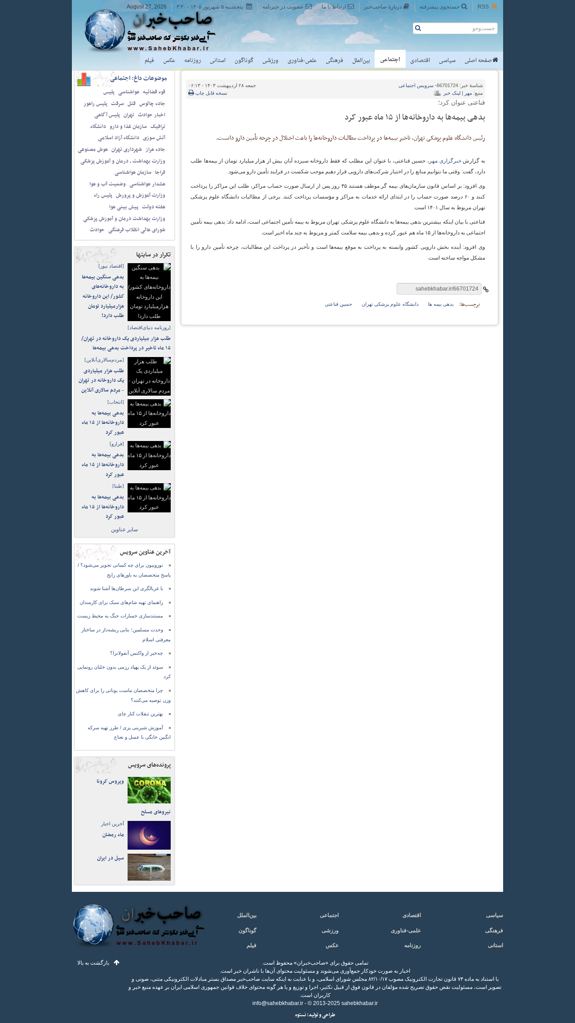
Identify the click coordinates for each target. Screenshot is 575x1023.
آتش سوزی (154, 137)
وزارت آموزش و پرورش (140, 195)
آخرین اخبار (112, 823)
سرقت (117, 103)
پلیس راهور (95, 103)
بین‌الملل (361, 61)
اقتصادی (420, 61)
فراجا (160, 172)
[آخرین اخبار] (138, 931)
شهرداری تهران (126, 149)
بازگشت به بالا (93, 963)
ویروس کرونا (110, 781)
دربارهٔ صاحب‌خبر (383, 7)
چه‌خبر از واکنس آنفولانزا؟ (136, 653)
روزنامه (192, 61)
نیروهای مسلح (156, 811)
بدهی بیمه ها (441, 304)
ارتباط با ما (334, 7)
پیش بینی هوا (123, 207)
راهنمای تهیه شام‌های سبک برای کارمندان (121, 602)
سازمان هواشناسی (133, 172)
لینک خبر (451, 93)
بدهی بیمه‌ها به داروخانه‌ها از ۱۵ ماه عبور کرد (103, 423)
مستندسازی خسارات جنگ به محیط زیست (120, 615)
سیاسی (447, 61)
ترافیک (157, 126)
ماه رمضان (113, 834)
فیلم (149, 61)
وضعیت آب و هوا (107, 184)
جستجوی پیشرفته (440, 7)
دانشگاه (98, 126)
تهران (129, 114)
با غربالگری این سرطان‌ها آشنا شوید (126, 588)
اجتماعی (390, 60)
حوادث (97, 229)
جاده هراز (155, 149)
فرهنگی (334, 61)
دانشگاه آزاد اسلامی (118, 137)
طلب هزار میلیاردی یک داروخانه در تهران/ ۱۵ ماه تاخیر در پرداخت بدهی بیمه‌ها (126, 343)
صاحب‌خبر (156, 30)
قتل (132, 103)
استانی (218, 61)
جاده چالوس (152, 103)
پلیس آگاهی (107, 114)
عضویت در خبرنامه (283, 7)
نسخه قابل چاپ (210, 93)
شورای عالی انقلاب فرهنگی (136, 229)
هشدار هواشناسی (147, 184)
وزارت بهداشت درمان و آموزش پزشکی (124, 218)
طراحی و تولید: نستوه (315, 1015)
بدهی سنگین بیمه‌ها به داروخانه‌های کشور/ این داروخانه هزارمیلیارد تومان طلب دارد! (103, 296)
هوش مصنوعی (93, 149)
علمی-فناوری (302, 61)
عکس (169, 61)
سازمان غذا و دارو (128, 126)
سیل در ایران (110, 858)
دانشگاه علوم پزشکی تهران (390, 304)
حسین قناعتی (338, 304)
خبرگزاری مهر (445, 161)
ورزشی (270, 61)
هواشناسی (128, 92)
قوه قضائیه (154, 92)
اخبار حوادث (151, 114)
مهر (468, 93)
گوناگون (243, 61)
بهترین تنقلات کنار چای (140, 713)
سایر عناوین (124, 529)
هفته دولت (153, 207)
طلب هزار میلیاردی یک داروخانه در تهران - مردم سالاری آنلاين (101, 380)
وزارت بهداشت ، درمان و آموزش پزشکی (122, 161)
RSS (483, 7)
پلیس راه (103, 195)
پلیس (109, 92)
